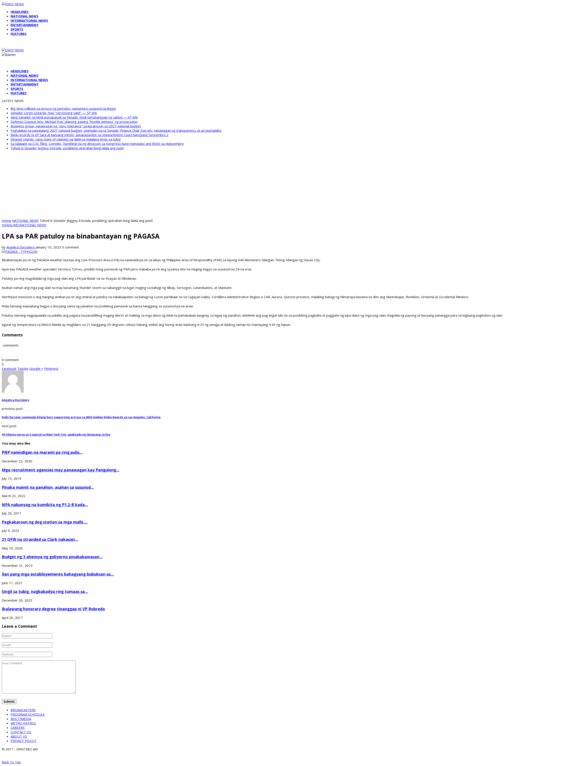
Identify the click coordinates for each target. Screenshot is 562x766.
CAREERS (18, 727)
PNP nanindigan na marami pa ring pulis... (42, 452)
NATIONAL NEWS (24, 16)
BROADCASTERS (23, 710)
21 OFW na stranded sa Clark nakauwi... (40, 539)
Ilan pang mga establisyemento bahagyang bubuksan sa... (58, 574)
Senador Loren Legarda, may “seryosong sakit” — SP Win (54, 113)
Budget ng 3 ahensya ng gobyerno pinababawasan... (52, 556)
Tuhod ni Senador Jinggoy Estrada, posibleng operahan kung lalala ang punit (67, 148)
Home (6, 220)
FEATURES (19, 33)
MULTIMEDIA (21, 719)
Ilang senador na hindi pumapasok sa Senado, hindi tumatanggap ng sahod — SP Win (74, 117)
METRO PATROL (23, 723)
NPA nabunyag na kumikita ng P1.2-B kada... (45, 504)
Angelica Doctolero (20, 247)
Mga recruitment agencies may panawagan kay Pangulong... (60, 469)
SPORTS (17, 29)
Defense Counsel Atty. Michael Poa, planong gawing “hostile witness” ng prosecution (74, 121)
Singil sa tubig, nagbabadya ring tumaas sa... (45, 591)
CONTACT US (21, 732)
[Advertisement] (281, 184)
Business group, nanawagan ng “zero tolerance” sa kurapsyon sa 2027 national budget (76, 126)
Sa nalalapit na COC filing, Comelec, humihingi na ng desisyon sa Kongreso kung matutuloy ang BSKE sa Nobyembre (97, 143)
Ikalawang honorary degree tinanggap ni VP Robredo (53, 608)
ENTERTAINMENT (25, 25)
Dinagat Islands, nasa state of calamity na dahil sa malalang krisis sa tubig (66, 139)
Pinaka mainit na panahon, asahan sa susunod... (48, 487)
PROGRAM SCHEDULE (28, 714)
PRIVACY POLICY (23, 741)
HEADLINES (20, 11)
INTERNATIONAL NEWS (29, 20)
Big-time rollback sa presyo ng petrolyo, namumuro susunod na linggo (63, 108)
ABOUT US (19, 736)
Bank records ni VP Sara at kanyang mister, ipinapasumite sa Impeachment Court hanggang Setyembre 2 (89, 135)
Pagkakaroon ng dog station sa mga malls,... (45, 522)
